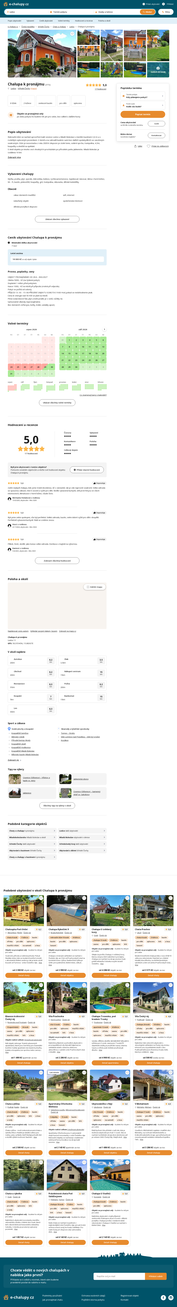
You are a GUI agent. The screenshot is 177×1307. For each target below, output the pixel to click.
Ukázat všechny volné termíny (57, 402)
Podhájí (10, 1107)
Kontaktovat (156, 135)
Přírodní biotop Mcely (20, 740)
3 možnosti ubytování (75, 1129)
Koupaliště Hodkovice (21, 747)
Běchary (148, 1107)
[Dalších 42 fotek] (110, 910)
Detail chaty (24, 975)
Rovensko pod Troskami (17, 1022)
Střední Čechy (43, 26)
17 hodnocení (100, 89)
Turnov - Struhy (68, 733)
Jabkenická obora (80, 779)
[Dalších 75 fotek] (67, 1085)
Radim (16, 1107)
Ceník (156, 123)
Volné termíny (64, 20)
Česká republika (27, 26)
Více (40, 962)
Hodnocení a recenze (84, 20)
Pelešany (54, 1199)
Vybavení (30, 20)
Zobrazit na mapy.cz (67, 631)
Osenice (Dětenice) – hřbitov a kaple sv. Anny (36, 779)
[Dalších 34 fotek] (67, 910)
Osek (96, 935)
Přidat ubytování (153, 4)
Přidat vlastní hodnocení (88, 470)
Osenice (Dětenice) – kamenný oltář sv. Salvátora (86, 793)
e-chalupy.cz (13, 26)
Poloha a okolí (104, 20)
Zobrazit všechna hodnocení (57, 560)
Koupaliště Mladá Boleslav (22, 751)
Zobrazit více (14, 157)
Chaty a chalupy (59, 26)
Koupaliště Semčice (19, 733)
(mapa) (34, 88)
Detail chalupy (110, 975)
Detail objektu (67, 975)
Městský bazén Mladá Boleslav (25, 754)
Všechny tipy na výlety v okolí (57, 805)
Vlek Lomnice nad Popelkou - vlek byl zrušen (80, 736)
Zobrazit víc (13, 760)
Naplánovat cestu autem (18, 631)
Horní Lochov (56, 1020)
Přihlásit (170, 4)
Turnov (61, 1199)
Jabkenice (27, 793)
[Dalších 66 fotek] (153, 997)
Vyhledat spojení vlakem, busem (43, 631)
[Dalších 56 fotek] (110, 997)
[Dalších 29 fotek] (110, 1085)
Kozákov (65, 740)
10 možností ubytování (33, 1040)
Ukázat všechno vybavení (57, 219)
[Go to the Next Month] (104, 329)
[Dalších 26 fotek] (23, 1085)
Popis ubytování (14, 20)
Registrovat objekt (130, 1295)
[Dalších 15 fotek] (23, 910)
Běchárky (140, 1107)
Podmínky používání (52, 1295)
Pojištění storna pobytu (93, 1299)
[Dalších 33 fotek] (153, 1085)
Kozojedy (97, 1197)
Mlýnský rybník (17, 736)
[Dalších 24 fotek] (153, 910)
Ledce (71, 26)
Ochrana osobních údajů (93, 1295)
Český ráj (27, 933)
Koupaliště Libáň (18, 744)
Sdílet (140, 146)
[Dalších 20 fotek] (23, 1174)
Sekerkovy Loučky (58, 1110)
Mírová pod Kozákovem (75, 1110)
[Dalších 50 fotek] (23, 997)
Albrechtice (12, 933)
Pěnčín (19, 933)
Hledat (149, 12)
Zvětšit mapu (96, 587)
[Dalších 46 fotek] (67, 997)
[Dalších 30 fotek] (110, 1174)
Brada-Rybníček (57, 933)
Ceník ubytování (46, 20)
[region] (57, 606)
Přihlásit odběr (156, 1276)
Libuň (139, 933)
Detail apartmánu (110, 1063)
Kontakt (124, 1299)
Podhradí (140, 1020)
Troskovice (98, 1022)
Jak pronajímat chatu (52, 1299)
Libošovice (98, 1107)
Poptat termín (142, 114)
